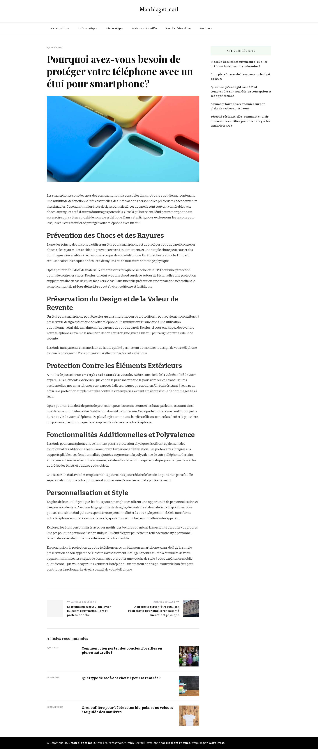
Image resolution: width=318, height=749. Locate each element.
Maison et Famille (144, 28)
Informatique (87, 28)
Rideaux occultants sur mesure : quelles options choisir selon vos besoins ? (239, 64)
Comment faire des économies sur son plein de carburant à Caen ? (238, 106)
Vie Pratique (114, 28)
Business (205, 28)
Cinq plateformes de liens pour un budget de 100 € (240, 76)
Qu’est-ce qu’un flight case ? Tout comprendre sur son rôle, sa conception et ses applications (241, 91)
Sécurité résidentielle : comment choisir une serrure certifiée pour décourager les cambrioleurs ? (240, 121)
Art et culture (60, 28)
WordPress (216, 743)
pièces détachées (86, 286)
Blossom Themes (178, 743)
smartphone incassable (101, 375)
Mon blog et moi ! (159, 9)
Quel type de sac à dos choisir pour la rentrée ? (121, 678)
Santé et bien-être (178, 28)
